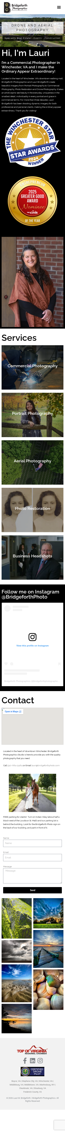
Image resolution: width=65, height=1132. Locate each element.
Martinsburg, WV (47, 1085)
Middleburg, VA (16, 1085)
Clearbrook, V (25, 1088)
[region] (32, 30)
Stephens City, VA (30, 1081)
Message (7, 866)
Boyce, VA (16, 1081)
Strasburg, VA (40, 1088)
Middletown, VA (31, 1085)
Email (6, 852)
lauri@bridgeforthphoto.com (46, 765)
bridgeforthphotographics (46, 681)
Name (6, 838)
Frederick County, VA (32, 1092)
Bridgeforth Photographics (17, 681)
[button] (59, 7)
